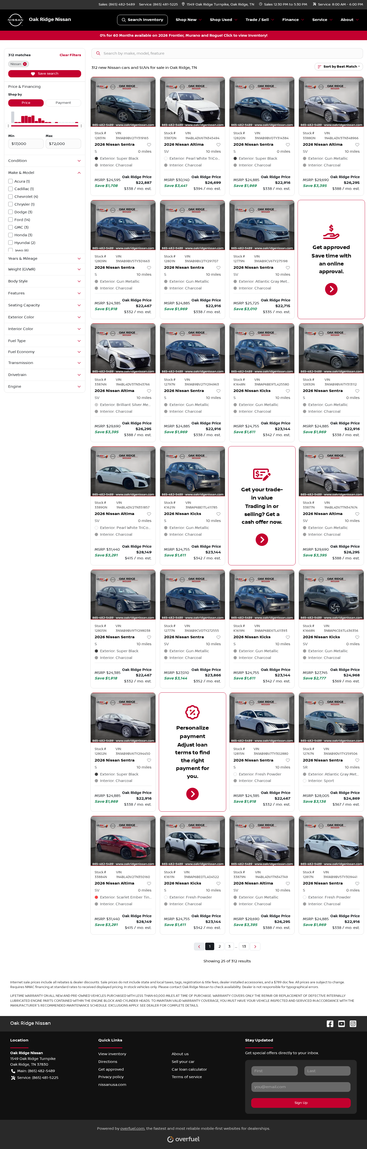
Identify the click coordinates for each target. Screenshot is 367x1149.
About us (180, 1054)
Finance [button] (290, 19)
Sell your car (183, 1061)
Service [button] (319, 19)
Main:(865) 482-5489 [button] (36, 1071)
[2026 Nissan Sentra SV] (261, 225)
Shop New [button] (186, 19)
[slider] (8, 126)
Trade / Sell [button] (257, 19)
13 (244, 946)
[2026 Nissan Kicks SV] (331, 595)
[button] (218, 4)
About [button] (347, 19)
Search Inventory (145, 19)
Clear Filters (70, 55)
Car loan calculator (189, 1069)
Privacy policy (111, 1077)
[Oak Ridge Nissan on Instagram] (351, 1023)
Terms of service (187, 1077)
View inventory (112, 1054)
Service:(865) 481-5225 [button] (37, 1077)
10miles (213, 151)
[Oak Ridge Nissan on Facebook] (328, 1023)
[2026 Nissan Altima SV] (192, 102)
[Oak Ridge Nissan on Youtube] (339, 1023)
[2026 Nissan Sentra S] (123, 102)
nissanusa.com (112, 1084)
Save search (47, 74)
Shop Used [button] (221, 19)
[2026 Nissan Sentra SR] (331, 718)
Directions (107, 1061)
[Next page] (255, 946)
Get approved (111, 1069)
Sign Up (301, 1103)
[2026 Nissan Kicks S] (261, 348)
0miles (145, 151)
